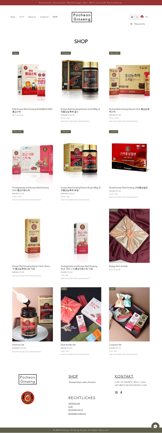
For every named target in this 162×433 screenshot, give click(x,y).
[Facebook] (121, 392)
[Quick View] (32, 236)
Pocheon (27, 377)
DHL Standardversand (81, 121)
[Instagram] (116, 392)
